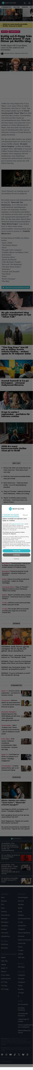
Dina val (25, 515)
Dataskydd (16, 558)
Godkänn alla (16, 550)
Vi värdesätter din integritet (10, 515)
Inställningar (16, 555)
